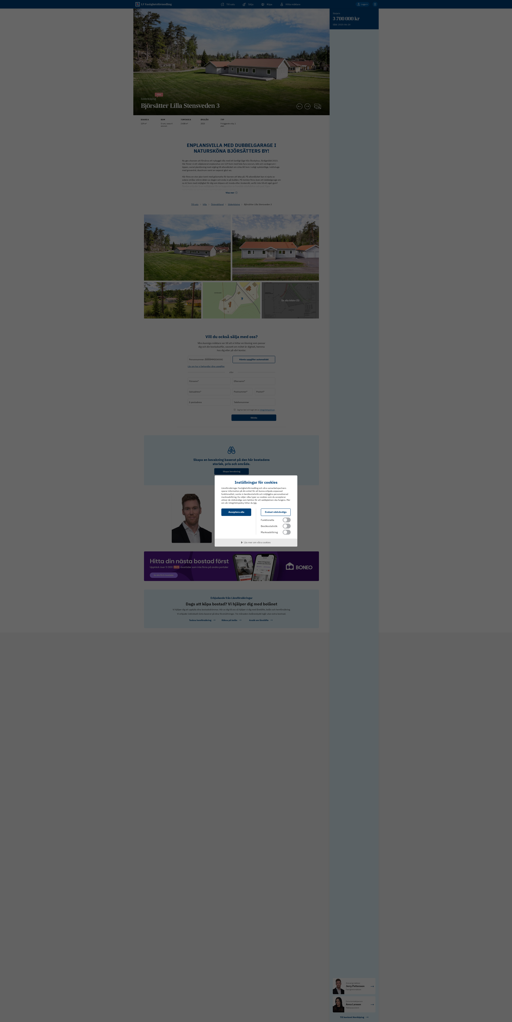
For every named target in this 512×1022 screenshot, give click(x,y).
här (255, 503)
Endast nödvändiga (276, 512)
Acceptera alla (236, 512)
